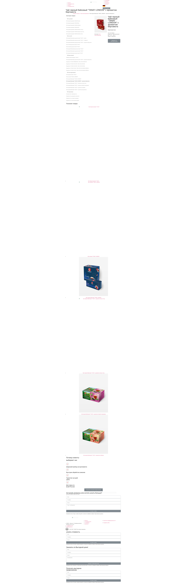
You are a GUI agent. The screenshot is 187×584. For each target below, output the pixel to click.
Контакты (106, 1)
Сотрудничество (71, 3)
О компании (107, 0)
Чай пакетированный (84, 13)
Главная (74, 13)
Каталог (69, 2)
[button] (106, 8)
